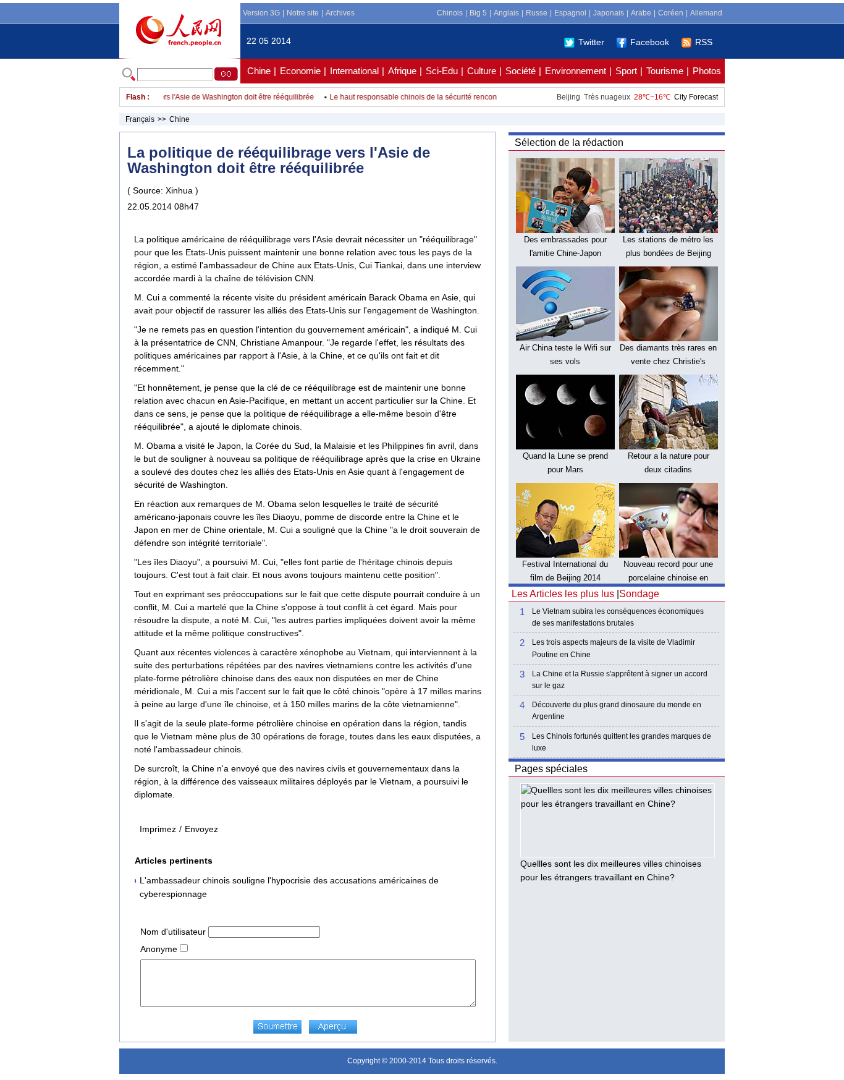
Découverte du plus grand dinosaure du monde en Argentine (616, 710)
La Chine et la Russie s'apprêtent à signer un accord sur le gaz (619, 680)
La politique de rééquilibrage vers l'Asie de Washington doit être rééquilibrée (175, 97)
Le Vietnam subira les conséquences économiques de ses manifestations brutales (618, 617)
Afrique (402, 71)
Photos (707, 71)
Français (139, 119)
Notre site (303, 13)
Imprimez (158, 829)
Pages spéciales (551, 768)
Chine (259, 71)
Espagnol (570, 13)
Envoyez (201, 829)
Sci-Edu (442, 71)
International (354, 71)
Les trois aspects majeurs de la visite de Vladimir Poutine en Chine (613, 648)
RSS (703, 42)
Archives (340, 13)
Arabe (641, 13)
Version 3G (261, 13)
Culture (481, 71)
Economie (300, 71)
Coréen (670, 13)
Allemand (706, 13)
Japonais (608, 13)
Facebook (649, 42)
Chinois (450, 13)
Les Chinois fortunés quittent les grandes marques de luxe (621, 742)
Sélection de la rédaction (569, 142)
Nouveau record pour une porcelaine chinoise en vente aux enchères (668, 577)
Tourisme (664, 71)
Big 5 (478, 13)
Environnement (575, 71)
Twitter (591, 42)
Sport (626, 71)
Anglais (506, 13)
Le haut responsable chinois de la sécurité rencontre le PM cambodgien (439, 97)
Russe (536, 13)
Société (520, 71)
